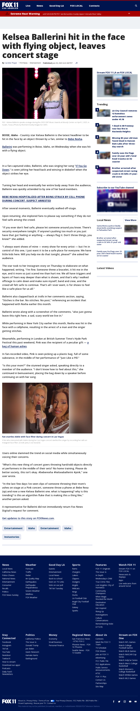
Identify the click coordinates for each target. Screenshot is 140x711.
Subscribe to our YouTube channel (115, 187)
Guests (52, 568)
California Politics (33, 638)
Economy (53, 638)
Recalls (5, 588)
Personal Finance (56, 645)
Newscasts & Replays (125, 575)
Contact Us (100, 680)
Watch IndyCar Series (128, 660)
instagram (124, 701)
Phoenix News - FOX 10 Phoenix (81, 645)
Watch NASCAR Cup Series (127, 655)
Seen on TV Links (56, 582)
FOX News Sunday (10, 595)
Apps (121, 580)
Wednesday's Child (104, 578)
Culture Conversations (102, 619)
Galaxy (75, 607)
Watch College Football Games (126, 646)
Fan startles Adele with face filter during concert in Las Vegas (33, 436)
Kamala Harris (32, 655)
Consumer (6, 585)
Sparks (75, 610)
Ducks (75, 595)
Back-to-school (55, 578)
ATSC (98, 673)
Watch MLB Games (127, 651)
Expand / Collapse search (136, 6)
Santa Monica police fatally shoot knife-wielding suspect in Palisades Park (109, 228)
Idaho (31, 528)
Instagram (6, 645)
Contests (99, 638)
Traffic (28, 572)
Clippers (75, 578)
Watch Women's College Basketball (127, 670)
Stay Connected (8, 636)
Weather (31, 564)
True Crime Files (103, 582)
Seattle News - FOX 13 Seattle (80, 651)
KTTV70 (99, 627)
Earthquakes (31, 582)
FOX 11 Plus (101, 676)
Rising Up (100, 611)
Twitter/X (6, 658)
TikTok (5, 648)
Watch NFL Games (127, 642)
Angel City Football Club (80, 602)
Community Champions (101, 592)
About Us (101, 635)
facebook (114, 701)
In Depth (99, 575)
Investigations (102, 614)
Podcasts (6, 668)
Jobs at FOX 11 (102, 654)
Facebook (6, 642)
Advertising (100, 657)
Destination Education (101, 603)
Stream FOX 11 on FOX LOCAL (127, 569)
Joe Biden (30, 648)
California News (9, 572)
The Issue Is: (101, 572)
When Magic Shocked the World (104, 597)
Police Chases (8, 575)
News (5, 564)
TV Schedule (101, 648)
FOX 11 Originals (103, 568)
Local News (104, 220)
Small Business (55, 642)
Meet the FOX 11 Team (103, 643)
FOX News (23, 63)
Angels (75, 585)
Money (53, 635)
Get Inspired (101, 608)
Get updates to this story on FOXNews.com (28, 518)
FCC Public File (102, 661)
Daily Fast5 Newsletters (7, 672)
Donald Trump (32, 645)
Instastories (11, 536)
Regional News (81, 635)
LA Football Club (79, 598)
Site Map (99, 686)
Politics (5, 591)
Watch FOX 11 (127, 564)
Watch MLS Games (127, 678)
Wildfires (29, 594)
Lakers (75, 575)
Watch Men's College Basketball (128, 664)
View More (130, 220)
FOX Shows (101, 651)
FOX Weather (31, 597)
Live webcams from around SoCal (127, 584)
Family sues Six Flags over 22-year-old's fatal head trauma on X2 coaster (109, 253)
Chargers (76, 572)
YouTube (6, 652)
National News (8, 578)
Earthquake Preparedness (32, 586)
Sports (76, 564)
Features (101, 564)
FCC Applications (103, 664)
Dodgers (76, 582)
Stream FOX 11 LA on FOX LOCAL (114, 72)
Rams (74, 568)
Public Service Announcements (103, 668)
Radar (28, 575)
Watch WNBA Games (128, 675)
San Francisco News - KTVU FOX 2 (81, 640)
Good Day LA (57, 564)
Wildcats (76, 588)
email (135, 701)
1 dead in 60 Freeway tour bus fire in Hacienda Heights (123, 128)
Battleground (31, 658)
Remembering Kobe (104, 623)
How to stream (9, 661)
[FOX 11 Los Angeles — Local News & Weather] (11, 5)
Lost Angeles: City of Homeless (105, 586)
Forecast (29, 568)
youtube (130, 701)
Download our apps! (11, 665)
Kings (74, 591)
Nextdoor (6, 655)
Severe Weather (33, 591)
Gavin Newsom (32, 652)
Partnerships (101, 683)
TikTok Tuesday (56, 588)
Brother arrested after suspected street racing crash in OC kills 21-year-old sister (109, 241)
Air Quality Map (32, 578)
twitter (119, 701)
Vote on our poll (56, 585)
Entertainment (35, 63)
